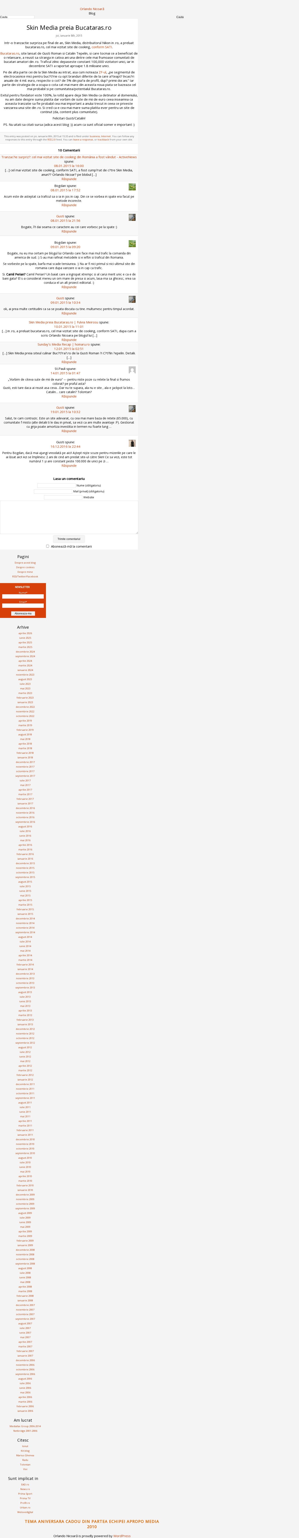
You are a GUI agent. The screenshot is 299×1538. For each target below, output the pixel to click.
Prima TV (25, 1498)
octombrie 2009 (25, 1203)
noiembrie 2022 (25, 711)
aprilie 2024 (25, 660)
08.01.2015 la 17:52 (65, 190)
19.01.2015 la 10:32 (65, 412)
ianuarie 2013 (25, 1024)
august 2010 (25, 1157)
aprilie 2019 (25, 720)
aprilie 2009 (25, 1231)
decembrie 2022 (25, 706)
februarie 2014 (25, 964)
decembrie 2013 (25, 973)
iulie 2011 (25, 1107)
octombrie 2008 (25, 1259)
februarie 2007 (25, 1351)
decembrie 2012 (25, 1029)
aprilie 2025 (25, 642)
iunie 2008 (25, 1277)
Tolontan (25, 1464)
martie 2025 (25, 647)
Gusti (60, 216)
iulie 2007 (25, 1328)
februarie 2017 (25, 798)
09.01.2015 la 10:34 (65, 302)
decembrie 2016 (25, 808)
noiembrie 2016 (25, 812)
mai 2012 (25, 1061)
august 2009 (25, 1213)
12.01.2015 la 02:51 (69, 348)
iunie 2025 (25, 637)
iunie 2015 (25, 890)
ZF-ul (102, 72)
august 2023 (25, 679)
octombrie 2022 (25, 716)
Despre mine (25, 571)
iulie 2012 (25, 1052)
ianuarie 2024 (25, 670)
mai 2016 (25, 840)
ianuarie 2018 (25, 757)
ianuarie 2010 (25, 1190)
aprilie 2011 (25, 1121)
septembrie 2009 (25, 1208)
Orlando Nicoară (92, 9)
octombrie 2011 (25, 1093)
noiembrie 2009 (25, 1199)
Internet (106, 136)
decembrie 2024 (25, 651)
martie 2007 (25, 1346)
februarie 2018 (25, 752)
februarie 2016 (25, 854)
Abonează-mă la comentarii (71, 546)
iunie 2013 (25, 1001)
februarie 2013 (25, 1019)
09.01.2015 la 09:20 (65, 247)
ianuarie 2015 (25, 913)
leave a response (83, 139)
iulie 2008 (25, 1272)
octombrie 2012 (25, 1038)
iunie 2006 (25, 1387)
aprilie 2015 (25, 900)
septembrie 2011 (25, 1098)
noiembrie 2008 (25, 1254)
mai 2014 (25, 950)
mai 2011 (25, 1116)
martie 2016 (25, 849)
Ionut (25, 1446)
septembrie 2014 (25, 932)
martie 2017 (25, 794)
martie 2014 (25, 959)
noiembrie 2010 (25, 1144)
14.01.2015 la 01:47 (65, 373)
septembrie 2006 (25, 1374)
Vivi (25, 1469)
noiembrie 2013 (25, 978)
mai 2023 (25, 688)
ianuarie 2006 (25, 1410)
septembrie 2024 (25, 656)
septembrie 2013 (25, 987)
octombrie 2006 (25, 1369)
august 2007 (25, 1323)
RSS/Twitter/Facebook (25, 576)
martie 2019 (25, 725)
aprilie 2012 (25, 1065)
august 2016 (25, 826)
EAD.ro (25, 1484)
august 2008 (25, 1268)
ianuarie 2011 (25, 1134)
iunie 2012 (25, 1056)
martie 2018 (25, 748)
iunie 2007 (25, 1332)
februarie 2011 (25, 1130)
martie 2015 (25, 904)
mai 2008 (25, 1282)
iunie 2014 (25, 946)
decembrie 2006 (25, 1360)
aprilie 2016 (25, 844)
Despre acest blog (25, 562)
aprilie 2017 (25, 789)
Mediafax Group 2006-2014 (25, 1426)
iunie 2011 (25, 1111)
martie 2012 (25, 1070)
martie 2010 (25, 1180)
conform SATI (102, 47)
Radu (25, 1460)
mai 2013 (25, 1006)
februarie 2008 (25, 1295)
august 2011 (25, 1102)
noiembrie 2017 (25, 766)
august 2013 (25, 992)
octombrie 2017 (25, 771)
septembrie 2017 (25, 775)
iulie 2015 (25, 886)
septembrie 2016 (25, 821)
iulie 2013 (25, 996)
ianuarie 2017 (25, 803)
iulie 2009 (25, 1217)
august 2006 (25, 1378)
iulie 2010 (25, 1162)
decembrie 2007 (25, 1305)
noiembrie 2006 (25, 1364)
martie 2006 (25, 1401)
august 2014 (25, 936)
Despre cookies (25, 567)
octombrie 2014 (25, 927)
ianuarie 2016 (25, 858)
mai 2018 (25, 739)
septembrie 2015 (25, 877)
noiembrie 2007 (25, 1309)
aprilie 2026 (25, 633)
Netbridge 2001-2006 (25, 1430)
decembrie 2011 (25, 1084)
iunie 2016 (25, 835)
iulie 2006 (25, 1383)
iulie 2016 (25, 831)
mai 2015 (25, 895)
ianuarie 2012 (25, 1079)
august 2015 (25, 881)
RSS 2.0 (51, 139)
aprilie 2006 (25, 1397)
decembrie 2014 (25, 918)
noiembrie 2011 (25, 1088)
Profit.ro (25, 1502)
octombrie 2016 (25, 817)
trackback (103, 139)
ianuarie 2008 (25, 1300)
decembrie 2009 (25, 1194)
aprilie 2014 (25, 955)
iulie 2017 (25, 780)
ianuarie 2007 (25, 1355)
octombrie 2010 (25, 1148)
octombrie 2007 (25, 1314)
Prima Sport (25, 1493)
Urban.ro (25, 1507)
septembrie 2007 (25, 1318)
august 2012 (25, 1047)
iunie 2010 (25, 1167)
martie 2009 (25, 1236)
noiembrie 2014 (25, 923)
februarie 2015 (25, 909)
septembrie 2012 (25, 1042)
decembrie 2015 (25, 863)
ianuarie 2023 (25, 702)
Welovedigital (25, 1512)
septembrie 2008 (25, 1263)
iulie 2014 (25, 941)
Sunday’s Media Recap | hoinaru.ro (64, 344)
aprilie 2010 (25, 1176)
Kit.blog (25, 1450)
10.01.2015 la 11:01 (69, 326)
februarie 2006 (25, 1406)
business (95, 136)
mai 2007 (25, 1337)
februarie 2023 (25, 697)
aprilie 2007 (25, 1341)
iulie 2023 (25, 683)
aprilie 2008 (25, 1286)
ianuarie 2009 (25, 1245)
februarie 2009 (25, 1240)
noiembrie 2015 (25, 867)
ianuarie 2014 (25, 969)
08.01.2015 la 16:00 (69, 165)
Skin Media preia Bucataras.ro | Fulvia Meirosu (63, 322)
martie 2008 (25, 1291)
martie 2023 (25, 693)
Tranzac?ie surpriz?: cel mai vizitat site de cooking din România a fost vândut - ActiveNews (69, 157)
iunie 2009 (25, 1222)
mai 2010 (25, 1171)
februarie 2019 (25, 729)
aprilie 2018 (25, 743)
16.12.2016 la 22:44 (65, 446)
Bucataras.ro (9, 53)
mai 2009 (25, 1226)
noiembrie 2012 (25, 1033)
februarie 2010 (25, 1185)
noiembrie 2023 (25, 674)
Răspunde (69, 179)
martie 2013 (25, 1015)
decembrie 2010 (25, 1139)
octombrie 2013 (25, 983)
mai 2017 (25, 785)
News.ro (25, 1489)
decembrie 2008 (25, 1249)
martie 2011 (25, 1125)
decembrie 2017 (25, 762)
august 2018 (25, 734)
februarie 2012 (25, 1075)
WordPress (122, 1536)
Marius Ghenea (25, 1455)
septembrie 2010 (25, 1153)
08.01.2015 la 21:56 (65, 220)
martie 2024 (25, 665)
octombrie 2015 (25, 872)
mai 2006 (25, 1392)
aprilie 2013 (25, 1010)
